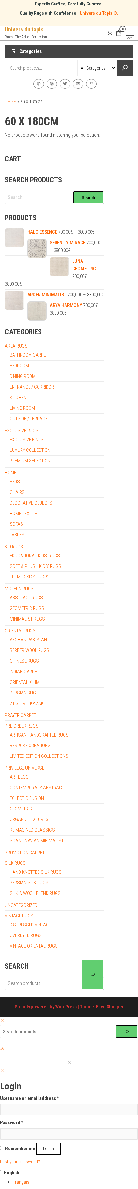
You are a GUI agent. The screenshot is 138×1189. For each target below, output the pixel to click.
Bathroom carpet (29, 355)
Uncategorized (21, 905)
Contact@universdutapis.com (91, 84)
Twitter (65, 84)
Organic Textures (29, 819)
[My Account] (110, 33)
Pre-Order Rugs (22, 726)
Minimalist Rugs (27, 619)
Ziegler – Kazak (27, 703)
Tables (17, 535)
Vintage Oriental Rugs (34, 946)
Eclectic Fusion (27, 798)
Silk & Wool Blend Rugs (35, 893)
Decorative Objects (31, 503)
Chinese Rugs (24, 661)
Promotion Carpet (25, 852)
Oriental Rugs (20, 631)
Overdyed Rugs (26, 935)
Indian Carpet (24, 672)
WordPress (66, 1007)
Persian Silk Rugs (29, 883)
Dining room (23, 376)
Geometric (21, 809)
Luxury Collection (30, 450)
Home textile (23, 513)
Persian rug (23, 693)
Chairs (17, 492)
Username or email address (29, 1098)
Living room (22, 408)
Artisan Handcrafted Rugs (39, 735)
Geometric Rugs (27, 608)
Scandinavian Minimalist (37, 841)
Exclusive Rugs (22, 431)
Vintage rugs (19, 916)
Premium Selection (30, 461)
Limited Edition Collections (39, 756)
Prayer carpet (20, 715)
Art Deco (19, 777)
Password (11, 1122)
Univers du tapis (24, 29)
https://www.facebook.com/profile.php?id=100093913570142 (38, 84)
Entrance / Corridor (32, 387)
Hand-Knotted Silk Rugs (36, 872)
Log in (48, 1148)
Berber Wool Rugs (29, 650)
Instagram (52, 84)
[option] (75, 1182)
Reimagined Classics (32, 830)
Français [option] (21, 1182)
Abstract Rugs (26, 598)
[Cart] (118, 34)
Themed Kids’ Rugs (29, 577)
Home (10, 102)
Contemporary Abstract (37, 788)
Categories (30, 51)
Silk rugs (15, 863)
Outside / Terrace (28, 419)
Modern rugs (19, 589)
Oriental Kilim (24, 682)
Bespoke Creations (30, 745)
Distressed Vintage (30, 925)
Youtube (78, 84)
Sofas (16, 524)
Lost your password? (20, 1162)
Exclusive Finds (27, 440)
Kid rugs (14, 547)
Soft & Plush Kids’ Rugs (35, 566)
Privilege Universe (24, 768)
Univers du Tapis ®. (99, 13)
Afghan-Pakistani (29, 640)
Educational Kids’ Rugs (35, 556)
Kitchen (18, 397)
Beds (15, 482)
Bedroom (19, 366)
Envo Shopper (110, 1007)
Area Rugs (16, 346)
